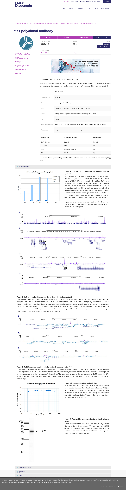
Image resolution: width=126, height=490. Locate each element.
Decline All (112, 487)
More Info (120, 487)
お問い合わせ (105, 8)
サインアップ (97, 1)
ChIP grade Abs (20, 62)
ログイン (90, 1)
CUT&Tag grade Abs (22, 54)
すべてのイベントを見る (27, 477)
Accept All (104, 487)
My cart (83, 1)
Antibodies (19, 73)
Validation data (23, 167)
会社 (96, 8)
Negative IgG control (22, 66)
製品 (64, 8)
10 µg (75, 53)
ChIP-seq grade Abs (22, 58)
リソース (89, 8)
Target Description (24, 467)
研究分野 (80, 8)
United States (74, 1)
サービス (71, 8)
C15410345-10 (45, 53)
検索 (107, 1)
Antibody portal (20, 70)
